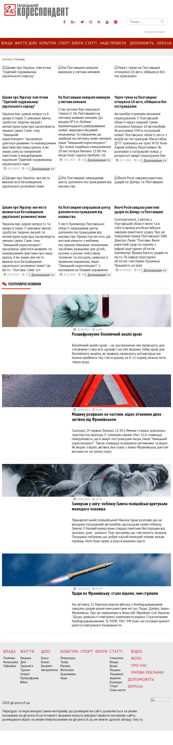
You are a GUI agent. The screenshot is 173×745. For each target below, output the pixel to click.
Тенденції (116, 674)
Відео (136, 651)
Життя (21, 43)
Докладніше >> (42, 168)
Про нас (139, 665)
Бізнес (45, 662)
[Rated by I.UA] (160, 700)
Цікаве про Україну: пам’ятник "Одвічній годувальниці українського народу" (25, 102)
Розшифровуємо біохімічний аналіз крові (107, 334)
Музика (65, 666)
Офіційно (9, 666)
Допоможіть (142, 43)
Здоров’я (26, 666)
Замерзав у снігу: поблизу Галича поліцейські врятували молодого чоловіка (119, 506)
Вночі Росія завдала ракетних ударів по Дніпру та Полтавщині (138, 209)
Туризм (25, 670)
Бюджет (46, 666)
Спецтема (116, 658)
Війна (23, 682)
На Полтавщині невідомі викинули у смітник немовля (84, 99)
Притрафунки (29, 678)
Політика (9, 658)
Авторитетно (49, 670)
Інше (63, 678)
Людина (25, 658)
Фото (136, 658)
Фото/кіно (67, 670)
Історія (25, 674)
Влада (7, 43)
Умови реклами (154, 32)
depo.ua (164, 43)
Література (67, 658)
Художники (68, 674)
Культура (47, 43)
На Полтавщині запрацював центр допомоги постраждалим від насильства (84, 212)
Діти (23, 662)
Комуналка (10, 662)
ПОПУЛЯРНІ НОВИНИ (24, 283)
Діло (32, 43)
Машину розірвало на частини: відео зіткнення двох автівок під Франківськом (116, 416)
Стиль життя (117, 690)
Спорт (64, 43)
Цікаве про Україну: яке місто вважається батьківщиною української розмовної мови (24, 212)
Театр (64, 662)
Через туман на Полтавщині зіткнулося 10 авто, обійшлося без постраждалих (140, 102)
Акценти (115, 678)
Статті (91, 43)
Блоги (77, 43)
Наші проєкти (113, 43)
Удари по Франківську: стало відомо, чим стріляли (115, 593)
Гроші (45, 658)
